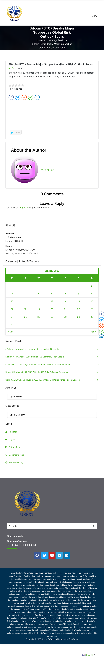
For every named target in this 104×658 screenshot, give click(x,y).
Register (13, 431)
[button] (93, 526)
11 (25, 301)
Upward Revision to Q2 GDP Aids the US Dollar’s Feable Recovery (36, 372)
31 (12, 324)
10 (12, 301)
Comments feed (16, 455)
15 (78, 301)
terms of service (18, 541)
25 (25, 316)
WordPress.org (16, 462)
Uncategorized (55, 40)
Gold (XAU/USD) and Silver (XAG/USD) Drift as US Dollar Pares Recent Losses (42, 380)
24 (12, 316)
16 (92, 301)
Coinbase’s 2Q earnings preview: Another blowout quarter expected (38, 364)
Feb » (93, 331)
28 (65, 316)
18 (25, 309)
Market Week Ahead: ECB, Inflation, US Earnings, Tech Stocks (34, 356)
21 (65, 309)
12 (39, 301)
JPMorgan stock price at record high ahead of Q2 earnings (33, 349)
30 (91, 316)
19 (39, 309)
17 (12, 309)
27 (52, 316)
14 (65, 301)
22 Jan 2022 (19, 68)
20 (52, 309)
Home (39, 40)
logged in (24, 207)
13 (52, 301)
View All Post (47, 170)
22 (78, 309)
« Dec (11, 331)
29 (78, 316)
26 (38, 316)
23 (91, 309)
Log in (12, 439)
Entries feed (14, 447)
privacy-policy (17, 536)
